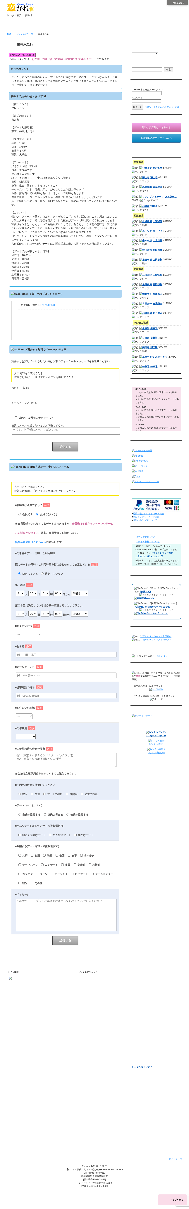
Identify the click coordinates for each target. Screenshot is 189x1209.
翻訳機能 (90, 1041)
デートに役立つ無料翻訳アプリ (101, 1055)
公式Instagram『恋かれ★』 (100, 1065)
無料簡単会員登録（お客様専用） (148, 979)
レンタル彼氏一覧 (92, 26)
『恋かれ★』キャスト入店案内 (155, 636)
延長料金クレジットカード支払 (98, 1134)
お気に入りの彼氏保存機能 (99, 1050)
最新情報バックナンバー (144, 1014)
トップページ (19, 26)
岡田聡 (154, 347)
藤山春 (154, 177)
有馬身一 (157, 303)
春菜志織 (157, 187)
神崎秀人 (157, 293)
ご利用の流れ (89, 1016)
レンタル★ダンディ (142, 1067)
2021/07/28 (48, 305)
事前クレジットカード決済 (146, 517)
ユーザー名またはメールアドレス (148, 89)
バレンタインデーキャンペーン (147, 1043)
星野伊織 (157, 284)
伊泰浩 (154, 328)
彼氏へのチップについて (145, 520)
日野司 (154, 337)
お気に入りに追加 (21, 54)
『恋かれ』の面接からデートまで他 (152, 606)
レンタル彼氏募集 (117, 26)
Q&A (85, 1030)
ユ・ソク (157, 231)
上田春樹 (157, 259)
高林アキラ (161, 357)
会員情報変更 (142, 990)
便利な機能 (88, 1035)
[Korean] (155, 50)
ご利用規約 (88, 1091)
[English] (133, 50)
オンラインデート (141, 1028)
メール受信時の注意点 (94, 1105)
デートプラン (89, 1020)
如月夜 (154, 206)
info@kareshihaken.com (21, 990)
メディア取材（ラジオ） (148, 541)
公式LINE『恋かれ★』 (97, 1074)
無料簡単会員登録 (44, 26)
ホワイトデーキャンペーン (145, 1047)
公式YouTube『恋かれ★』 (99, 1060)
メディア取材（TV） (146, 537)
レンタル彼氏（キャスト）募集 (98, 1110)
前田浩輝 (157, 250)
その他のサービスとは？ (98, 999)
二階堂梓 (157, 274)
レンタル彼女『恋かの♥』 (145, 1057)
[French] (137, 50)
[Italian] (140, 50)
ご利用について (68, 26)
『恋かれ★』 (161, 656)
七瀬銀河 (157, 221)
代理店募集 (88, 1114)
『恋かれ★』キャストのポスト (155, 639)
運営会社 (87, 1124)
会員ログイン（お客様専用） (149, 985)
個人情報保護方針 (91, 1095)
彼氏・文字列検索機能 (97, 1046)
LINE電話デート (140, 1033)
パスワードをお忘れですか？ (159, 107)
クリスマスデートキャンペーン (147, 1052)
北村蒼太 (157, 168)
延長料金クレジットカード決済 (148, 513)
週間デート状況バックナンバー (147, 1019)
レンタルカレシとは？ (97, 990)
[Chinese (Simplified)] (148, 50)
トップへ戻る (176, 1199)
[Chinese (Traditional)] (151, 50)
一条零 (154, 366)
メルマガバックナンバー (144, 996)
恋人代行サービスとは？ (98, 995)
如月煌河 (157, 313)
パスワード (137, 97)
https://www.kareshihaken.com (24, 984)
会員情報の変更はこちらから (156, 138)
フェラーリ (171, 196)
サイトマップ (175, 1159)
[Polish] (144, 50)
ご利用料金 (88, 1025)
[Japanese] (159, 50)
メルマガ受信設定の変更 (147, 1002)
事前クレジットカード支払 (96, 1129)
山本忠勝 (157, 240)
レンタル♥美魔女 (140, 1062)
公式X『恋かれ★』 (95, 1069)
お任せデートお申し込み (144, 1023)
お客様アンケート (141, 1038)
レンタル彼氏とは (91, 984)
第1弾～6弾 (145, 591)
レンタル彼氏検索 (91, 1011)
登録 (177, 107)
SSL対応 (87, 1100)
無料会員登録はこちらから (30, 542)
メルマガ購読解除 (144, 1007)
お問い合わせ (141, 26)
